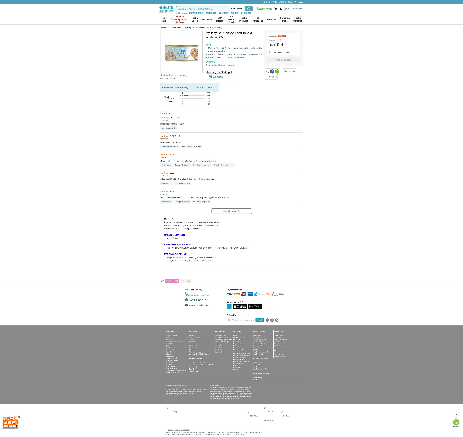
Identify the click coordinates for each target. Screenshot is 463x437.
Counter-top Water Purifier (223, 340)
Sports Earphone (258, 380)
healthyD (216, 434)
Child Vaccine (193, 336)
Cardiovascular (171, 348)
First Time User (279, 355)
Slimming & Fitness (239, 359)
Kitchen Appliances (259, 340)
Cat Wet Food (172, 280)
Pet (182, 280)
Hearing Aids (193, 371)
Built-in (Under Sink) (221, 342)
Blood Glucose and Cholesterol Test (201, 365)
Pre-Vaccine (170, 340)
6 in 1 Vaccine (193, 348)
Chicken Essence (239, 338)
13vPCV (192, 342)
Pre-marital (170, 350)
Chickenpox (193, 350)
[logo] (166, 13)
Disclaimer (258, 432)
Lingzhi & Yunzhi (238, 344)
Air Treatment (257, 338)
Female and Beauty (239, 357)
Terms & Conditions (233, 432)
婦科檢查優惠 (223, 13)
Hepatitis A (192, 344)
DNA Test (169, 362)
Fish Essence (237, 346)
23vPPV (191, 340)
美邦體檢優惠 (211, 13)
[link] (172, 411)
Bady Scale (193, 369)
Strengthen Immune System (242, 353)
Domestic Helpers (172, 360)
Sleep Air (256, 348)
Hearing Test (170, 366)
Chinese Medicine (172, 368)
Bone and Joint (238, 363)
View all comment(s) (231, 211)
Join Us (221, 432)
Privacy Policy (247, 432)
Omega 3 (236, 348)
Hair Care (236, 367)
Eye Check (170, 364)
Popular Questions (280, 357)
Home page (164, 19)
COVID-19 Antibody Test (174, 342)
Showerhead (218, 348)
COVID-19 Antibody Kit (173, 344)
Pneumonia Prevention (260, 346)
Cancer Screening (172, 358)
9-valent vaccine (194, 338)
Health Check (278, 336)
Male (168, 346)
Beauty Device (258, 363)
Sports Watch (257, 378)
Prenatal (169, 352)
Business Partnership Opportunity (194, 432)
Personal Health (279, 342)
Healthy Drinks (258, 354)
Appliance (256, 336)
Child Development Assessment (176, 370)
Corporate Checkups (173, 372)
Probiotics (236, 340)
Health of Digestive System (242, 355)
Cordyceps (236, 342)
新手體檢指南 (246, 13)
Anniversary (198, 434)
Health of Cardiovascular (241, 361)
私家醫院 (234, 13)
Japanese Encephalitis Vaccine (199, 354)
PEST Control (257, 350)
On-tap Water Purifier (221, 338)
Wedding (188, 434)
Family (207, 434)
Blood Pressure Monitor (197, 363)
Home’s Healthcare (280, 340)
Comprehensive (171, 336)
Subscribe (260, 320)
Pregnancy (236, 369)
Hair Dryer (256, 367)
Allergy (168, 354)
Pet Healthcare (258, 342)
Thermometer (193, 367)
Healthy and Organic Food (261, 352)
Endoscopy (170, 356)
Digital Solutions (240, 434)
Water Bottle (218, 346)
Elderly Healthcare (259, 344)
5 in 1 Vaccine (193, 346)
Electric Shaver (258, 365)
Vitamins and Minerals (240, 350)
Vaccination (278, 338)
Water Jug (217, 344)
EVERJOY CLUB (279, 2)
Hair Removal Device (260, 369)
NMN (235, 336)
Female (168, 338)
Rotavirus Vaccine (195, 352)
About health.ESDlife (173, 432)
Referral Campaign (295, 2)
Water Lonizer (219, 352)
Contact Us (211, 432)
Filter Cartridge (219, 350)
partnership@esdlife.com (177, 395)
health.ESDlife (226, 434)
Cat (188, 280)
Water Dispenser (219, 336)
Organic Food (278, 344)
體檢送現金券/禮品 (196, 13)
